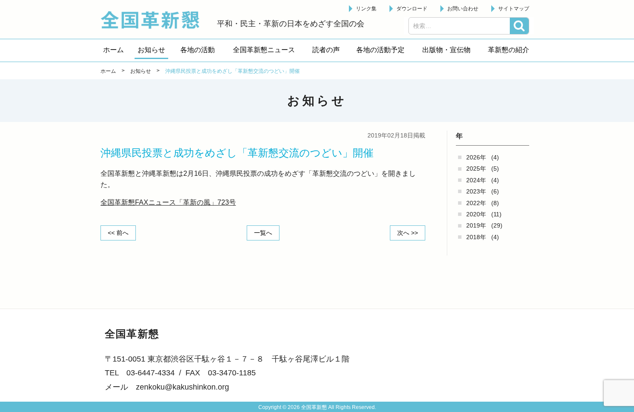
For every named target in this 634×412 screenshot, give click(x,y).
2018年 (476, 237)
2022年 (476, 203)
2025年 (476, 168)
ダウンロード (411, 9)
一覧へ (263, 232)
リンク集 (366, 9)
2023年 (476, 191)
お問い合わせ (462, 9)
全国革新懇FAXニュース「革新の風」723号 (168, 202)
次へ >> (407, 232)
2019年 (476, 225)
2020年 (476, 214)
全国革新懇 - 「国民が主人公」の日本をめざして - (154, 20)
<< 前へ (118, 232)
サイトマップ (513, 9)
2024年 (476, 180)
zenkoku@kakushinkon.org (182, 387)
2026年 (476, 157)
